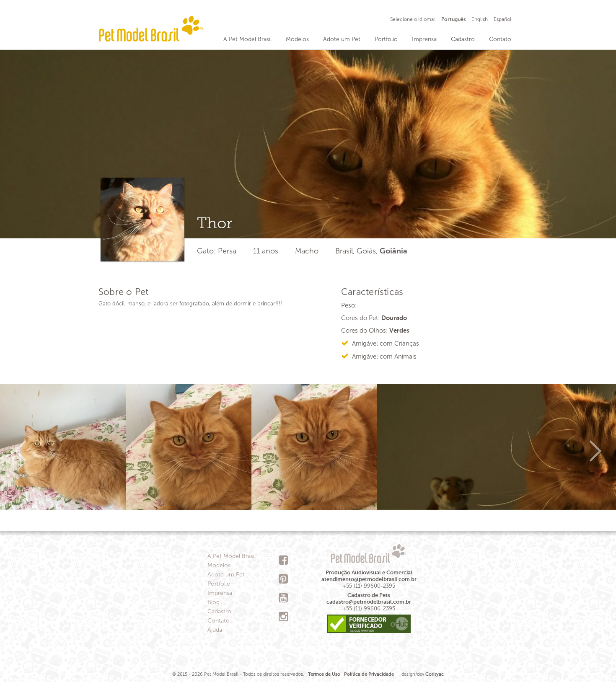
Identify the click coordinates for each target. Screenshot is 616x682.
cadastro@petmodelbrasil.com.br (368, 602)
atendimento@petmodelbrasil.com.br (369, 579)
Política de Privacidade (369, 674)
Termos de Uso (324, 674)
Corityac (434, 674)
